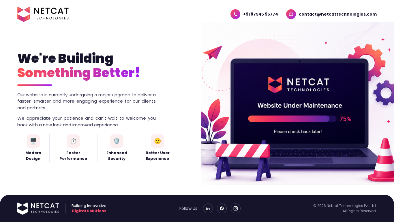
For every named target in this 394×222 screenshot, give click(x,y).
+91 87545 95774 (260, 14)
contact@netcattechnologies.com (338, 14)
